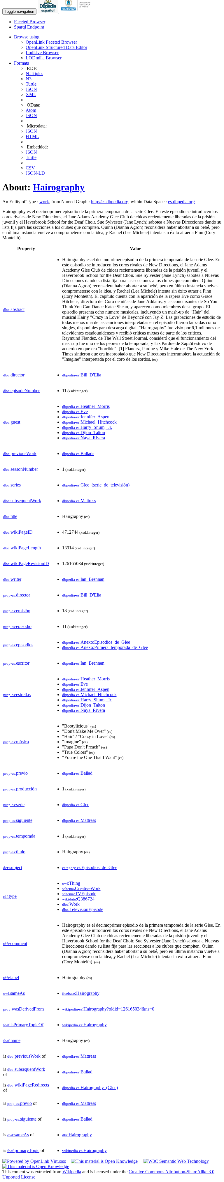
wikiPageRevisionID (26, 563)
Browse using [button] (26, 36)
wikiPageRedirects (28, 1084)
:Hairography (80, 993)
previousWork (19, 453)
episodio (17, 626)
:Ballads (78, 453)
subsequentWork (22, 500)
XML (31, 94)
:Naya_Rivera (83, 437)
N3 (29, 78)
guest (11, 422)
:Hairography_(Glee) (90, 1087)
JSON (31, 89)
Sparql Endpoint (29, 26)
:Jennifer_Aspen (85, 416)
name (11, 1040)
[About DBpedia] (48, 11)
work (44, 201)
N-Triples (34, 73)
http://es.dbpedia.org (109, 201)
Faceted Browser (29, 21)
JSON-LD (35, 173)
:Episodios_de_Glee (89, 867)
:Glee (75, 804)
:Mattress (79, 500)
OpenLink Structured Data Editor (56, 47)
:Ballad (77, 773)
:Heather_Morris (86, 406)
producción (20, 788)
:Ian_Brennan (83, 579)
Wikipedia (71, 1171)
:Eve (75, 411)
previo (15, 773)
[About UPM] (76, 11)
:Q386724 (78, 898)
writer (12, 579)
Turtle (31, 84)
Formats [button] (21, 63)
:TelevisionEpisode (82, 909)
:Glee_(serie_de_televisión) (96, 484)
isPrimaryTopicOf (23, 1024)
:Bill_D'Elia (81, 374)
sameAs (14, 993)
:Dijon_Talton (83, 432)
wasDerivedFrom (23, 1008)
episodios (18, 644)
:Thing (71, 883)
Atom (31, 110)
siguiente (17, 820)
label (11, 977)
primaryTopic (23, 1150)
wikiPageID (18, 532)
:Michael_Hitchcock (89, 422)
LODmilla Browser (44, 57)
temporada (19, 836)
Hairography (59, 187)
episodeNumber (21, 390)
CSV (30, 167)
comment (15, 943)
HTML (32, 136)
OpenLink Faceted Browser (51, 42)
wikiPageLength (22, 547)
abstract (13, 309)
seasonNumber (20, 469)
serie (13, 804)
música (16, 741)
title (10, 516)
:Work (71, 904)
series (12, 484)
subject (12, 867)
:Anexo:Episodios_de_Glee (96, 642)
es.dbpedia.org (181, 201)
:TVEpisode (79, 893)
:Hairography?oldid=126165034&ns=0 (108, 1008)
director (13, 374)
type (10, 896)
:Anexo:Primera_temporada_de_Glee (105, 647)
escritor (16, 663)
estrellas (17, 694)
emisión (16, 610)
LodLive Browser (42, 52)
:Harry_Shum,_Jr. (87, 427)
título (14, 851)
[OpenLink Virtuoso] (34, 1161)
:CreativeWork (81, 888)
